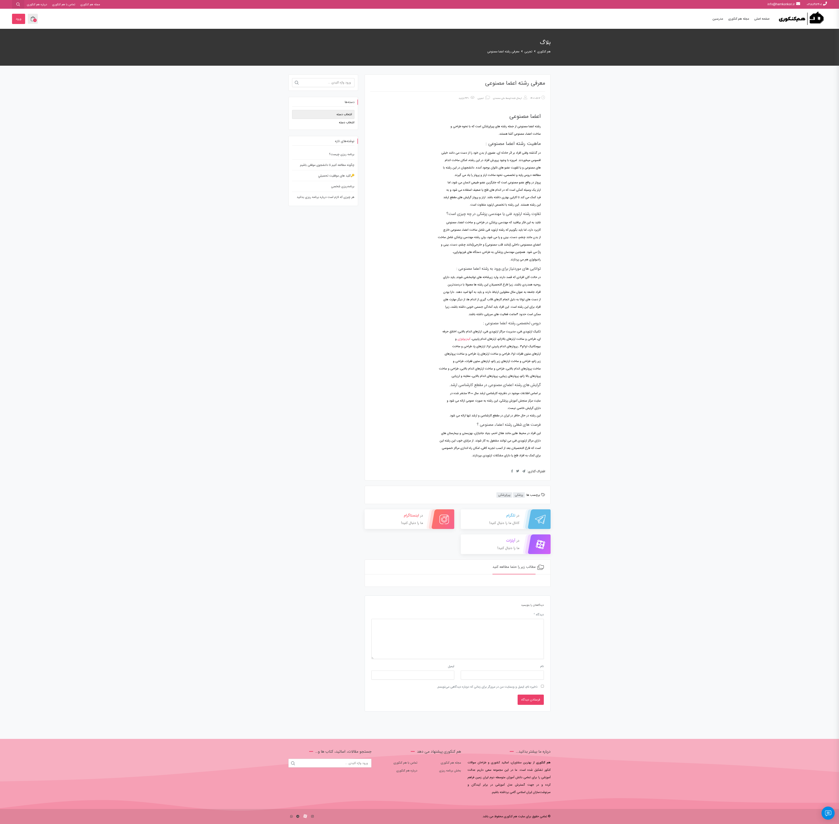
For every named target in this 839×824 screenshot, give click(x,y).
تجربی (481, 98)
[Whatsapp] (291, 816)
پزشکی (519, 495)
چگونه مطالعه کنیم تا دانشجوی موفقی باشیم (327, 165)
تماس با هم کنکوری (63, 4)
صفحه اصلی (762, 18)
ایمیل (451, 666)
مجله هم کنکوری (90, 4)
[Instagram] (312, 816)
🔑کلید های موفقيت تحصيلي (336, 175)
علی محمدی (499, 98)
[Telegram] (297, 816)
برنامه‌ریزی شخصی (342, 186)
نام (542, 666)
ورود (18, 18)
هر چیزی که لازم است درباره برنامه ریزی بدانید (325, 197)
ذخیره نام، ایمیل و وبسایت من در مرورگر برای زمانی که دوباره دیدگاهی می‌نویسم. (487, 686)
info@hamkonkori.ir (781, 4)
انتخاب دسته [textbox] (346, 122)
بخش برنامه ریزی (450, 770)
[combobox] (346, 122)
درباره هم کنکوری (37, 4)
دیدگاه (539, 614)
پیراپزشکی (504, 495)
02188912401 (814, 4)
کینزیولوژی (464, 338)
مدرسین (717, 18)
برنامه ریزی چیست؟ (341, 154)
